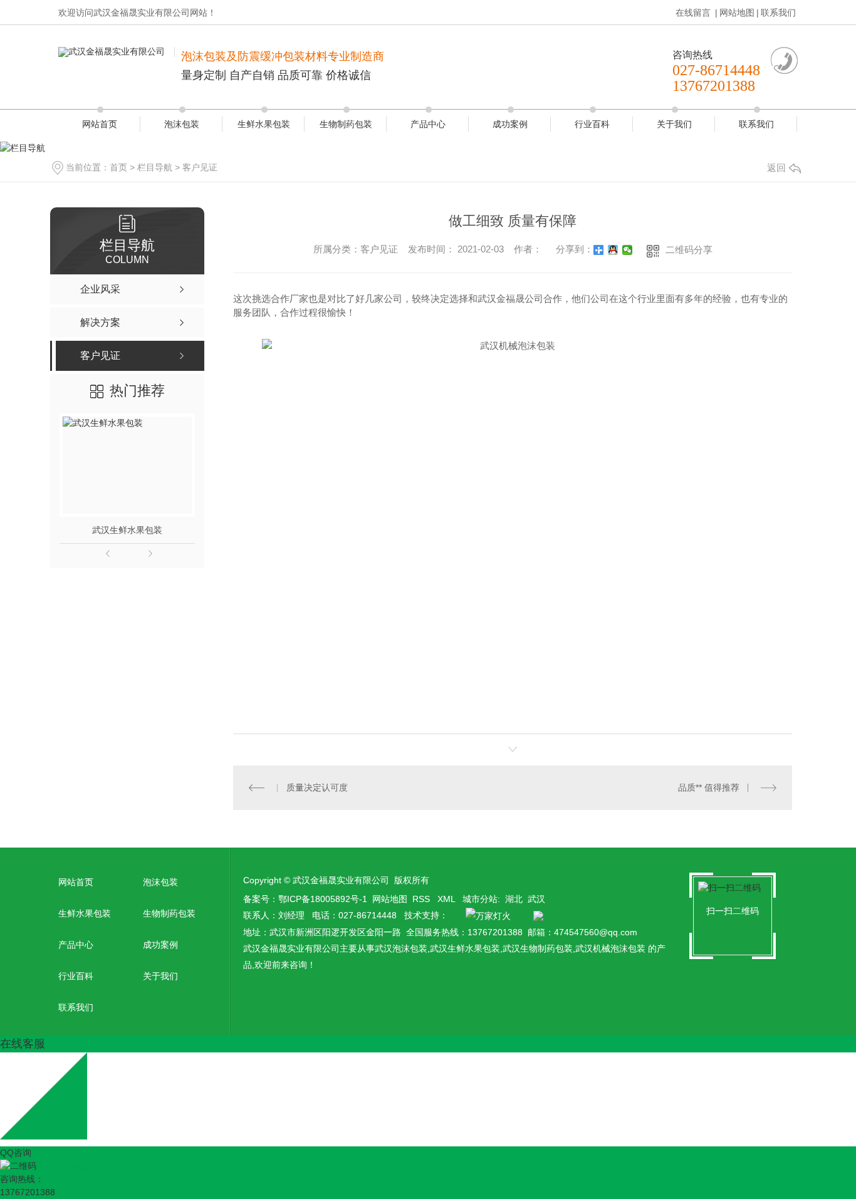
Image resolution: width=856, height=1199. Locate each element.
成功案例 (510, 124)
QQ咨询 (15, 1153)
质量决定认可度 (317, 787)
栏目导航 (154, 167)
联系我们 (778, 13)
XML (447, 899)
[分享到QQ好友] (613, 250)
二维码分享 (688, 249)
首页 (118, 167)
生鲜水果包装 (263, 124)
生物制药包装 (346, 124)
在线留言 (694, 13)
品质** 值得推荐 (708, 787)
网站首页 (99, 124)
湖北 (514, 899)
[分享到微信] (627, 250)
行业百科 (592, 124)
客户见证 (199, 167)
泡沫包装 (181, 124)
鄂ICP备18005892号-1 (322, 899)
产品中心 (428, 124)
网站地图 (736, 13)
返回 (776, 167)
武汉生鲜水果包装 (127, 530)
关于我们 (674, 124)
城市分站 (480, 899)
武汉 (536, 899)
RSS (422, 899)
